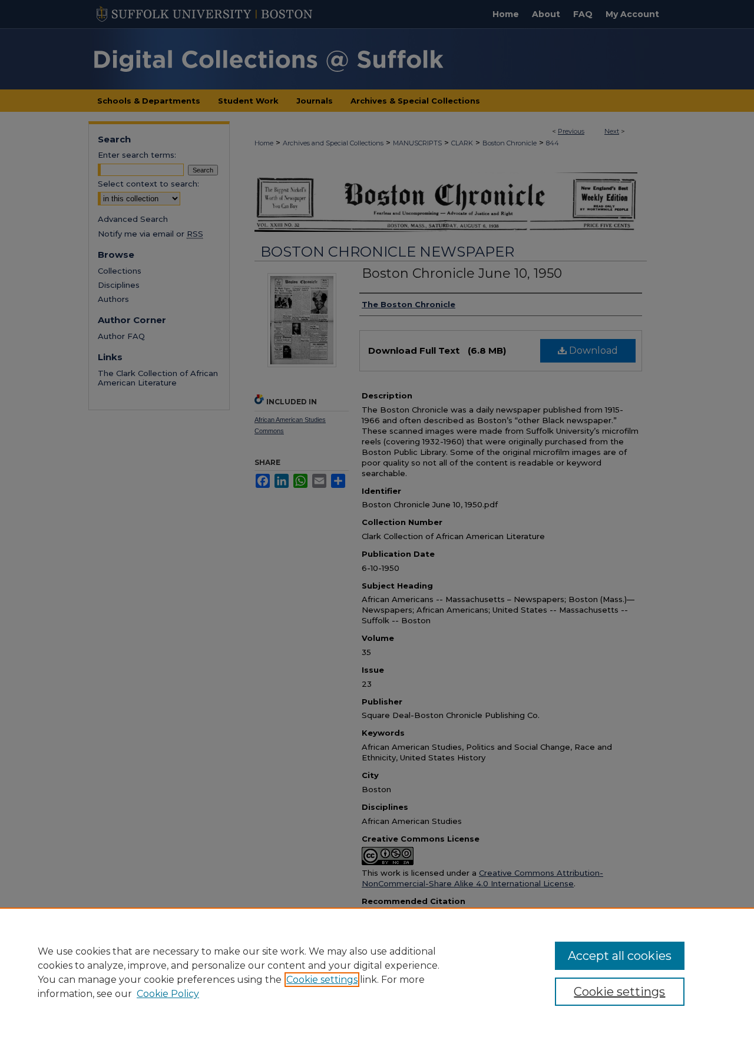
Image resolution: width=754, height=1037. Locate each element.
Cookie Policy (168, 993)
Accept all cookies (620, 956)
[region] (377, 972)
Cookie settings (322, 979)
